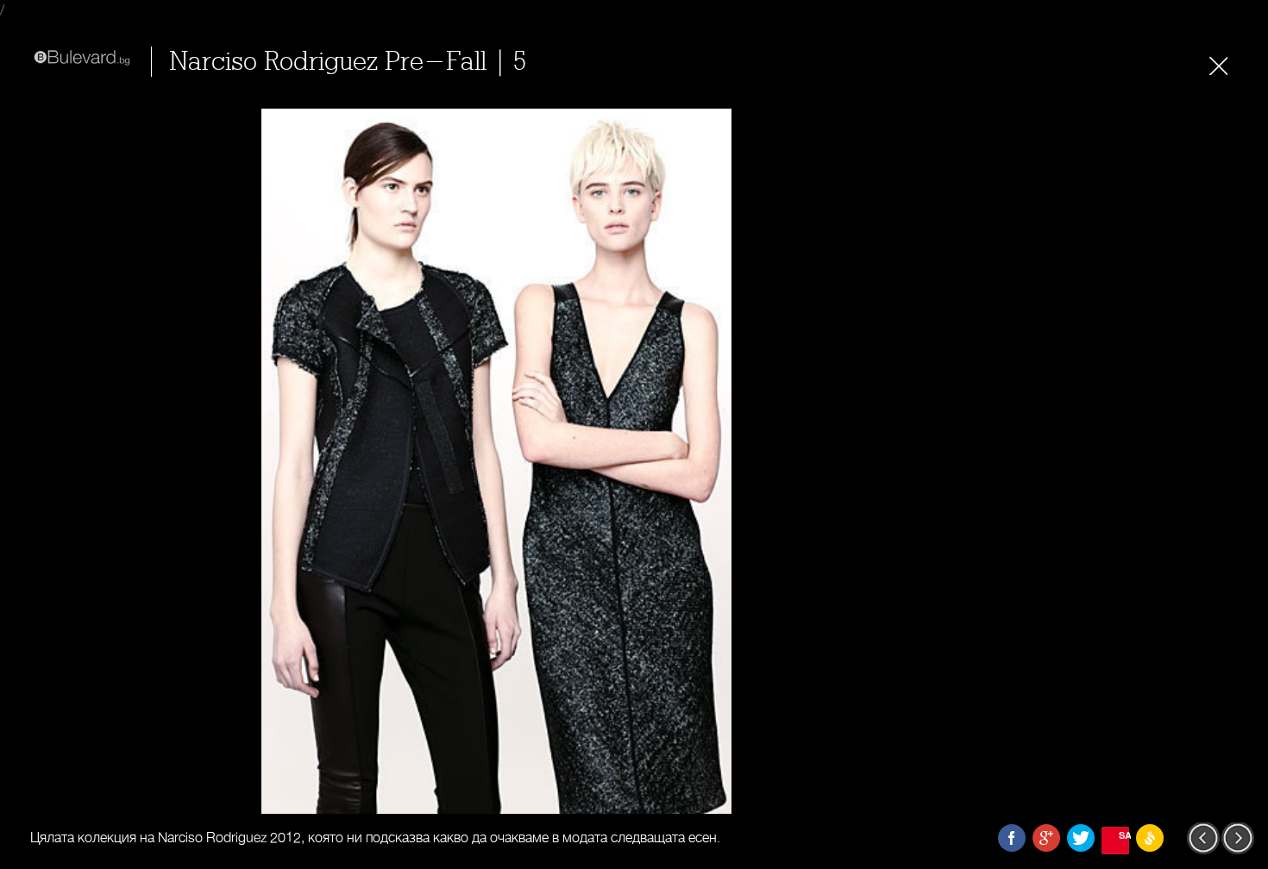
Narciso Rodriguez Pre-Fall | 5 (347, 62)
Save (1124, 834)
